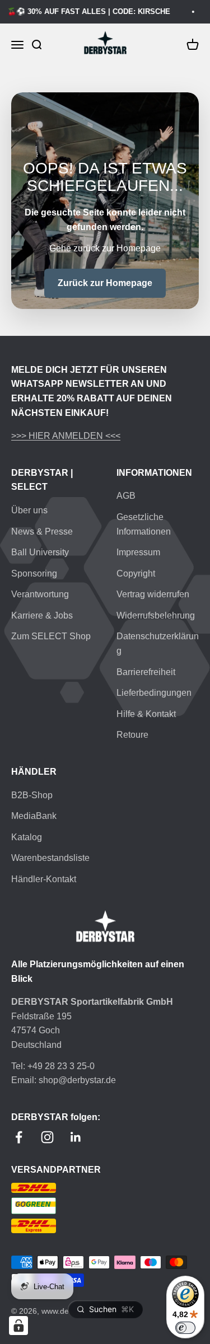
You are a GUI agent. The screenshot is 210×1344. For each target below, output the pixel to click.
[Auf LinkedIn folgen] (75, 1137)
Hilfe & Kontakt (146, 714)
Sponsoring (34, 573)
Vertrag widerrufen (152, 594)
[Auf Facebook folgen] (18, 1137)
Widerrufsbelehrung (155, 615)
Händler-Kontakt (43, 879)
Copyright (135, 573)
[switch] (185, 1328)
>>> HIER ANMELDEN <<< (65, 436)
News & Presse (42, 531)
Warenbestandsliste (50, 858)
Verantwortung (40, 594)
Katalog (26, 837)
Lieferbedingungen (154, 692)
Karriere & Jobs (42, 615)
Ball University (40, 552)
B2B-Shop (32, 795)
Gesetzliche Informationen (143, 524)
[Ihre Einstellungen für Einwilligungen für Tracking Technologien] (18, 1325)
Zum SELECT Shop (51, 636)
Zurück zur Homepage (105, 283)
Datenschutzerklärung (157, 643)
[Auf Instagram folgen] (47, 1137)
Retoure (132, 734)
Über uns (29, 510)
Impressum (138, 552)
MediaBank (34, 816)
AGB (126, 495)
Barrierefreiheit (145, 672)
